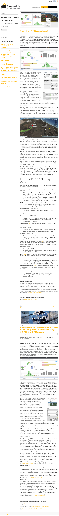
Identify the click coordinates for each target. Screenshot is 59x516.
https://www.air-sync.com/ (30, 504)
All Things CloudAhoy (8, 514)
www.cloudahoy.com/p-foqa (35, 477)
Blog (21, 29)
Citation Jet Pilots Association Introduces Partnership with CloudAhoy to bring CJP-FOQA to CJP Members (39, 329)
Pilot (21, 307)
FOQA (55, 306)
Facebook (54, 1)
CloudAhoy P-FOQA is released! (34, 31)
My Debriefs (53, 7)
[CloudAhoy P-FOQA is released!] (39, 19)
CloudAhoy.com (36, 7)
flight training (51, 306)
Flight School (44, 306)
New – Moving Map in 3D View (8, 86)
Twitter (55, 1)
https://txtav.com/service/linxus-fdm (40, 506)
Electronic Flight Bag (33, 306)
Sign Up (44, 7)
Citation (31, 508)
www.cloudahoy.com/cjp (28, 463)
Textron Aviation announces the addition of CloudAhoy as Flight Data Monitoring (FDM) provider (9, 69)
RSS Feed (57, 1)
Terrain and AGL (5, 60)
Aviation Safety (25, 306)
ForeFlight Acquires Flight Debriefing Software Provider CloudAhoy (8, 46)
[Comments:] (57, 33)
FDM (40, 306)
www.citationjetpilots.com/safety (36, 497)
